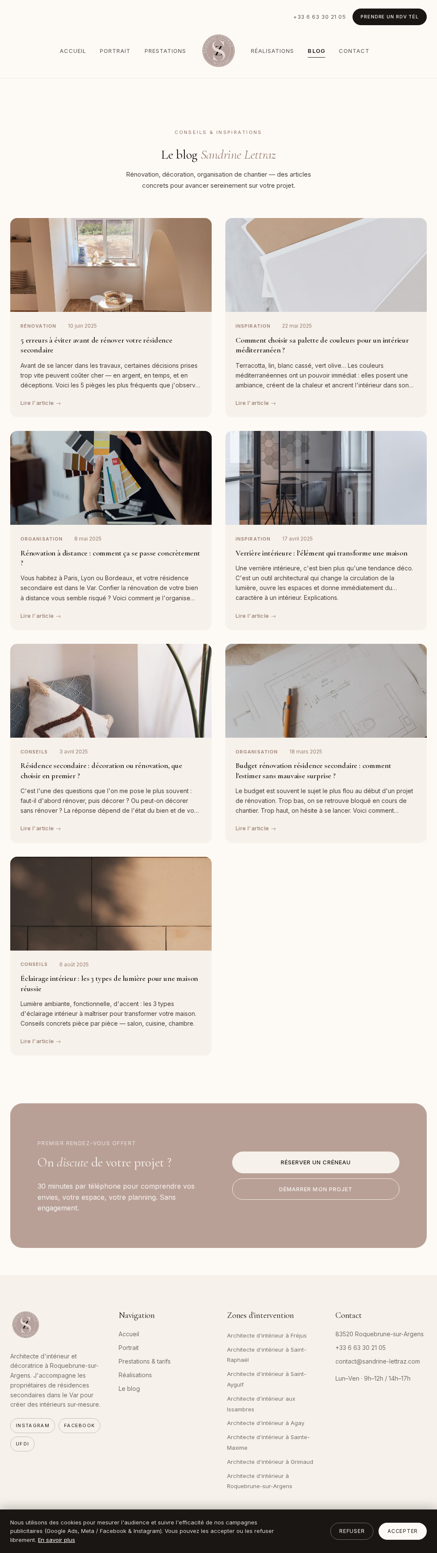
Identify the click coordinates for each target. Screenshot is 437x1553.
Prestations (165, 50)
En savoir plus (56, 1539)
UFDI (22, 1444)
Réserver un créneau (316, 1162)
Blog (316, 50)
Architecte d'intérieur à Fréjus (267, 1335)
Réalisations (272, 50)
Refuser (351, 1531)
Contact (354, 50)
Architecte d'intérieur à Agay (265, 1422)
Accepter (402, 1531)
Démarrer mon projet (316, 1189)
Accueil (73, 50)
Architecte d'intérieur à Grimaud (270, 1461)
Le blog (129, 1388)
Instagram (33, 1425)
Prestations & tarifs (145, 1361)
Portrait (115, 50)
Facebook (79, 1425)
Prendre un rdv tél (390, 17)
